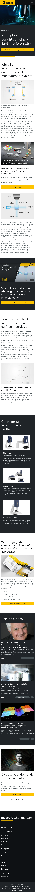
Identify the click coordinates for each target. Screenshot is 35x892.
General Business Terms (11, 886)
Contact (3, 865)
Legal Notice (25, 886)
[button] (17, 272)
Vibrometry (4, 835)
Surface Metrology (6, 842)
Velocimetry (4, 838)
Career (3, 862)
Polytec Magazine (6, 873)
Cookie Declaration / (19, 888)
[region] (17, 272)
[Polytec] (7, 2)
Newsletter (4, 876)
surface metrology (22, 118)
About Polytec (5, 852)
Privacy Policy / (7, 888)
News (3, 856)
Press (3, 859)
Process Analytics (6, 845)
